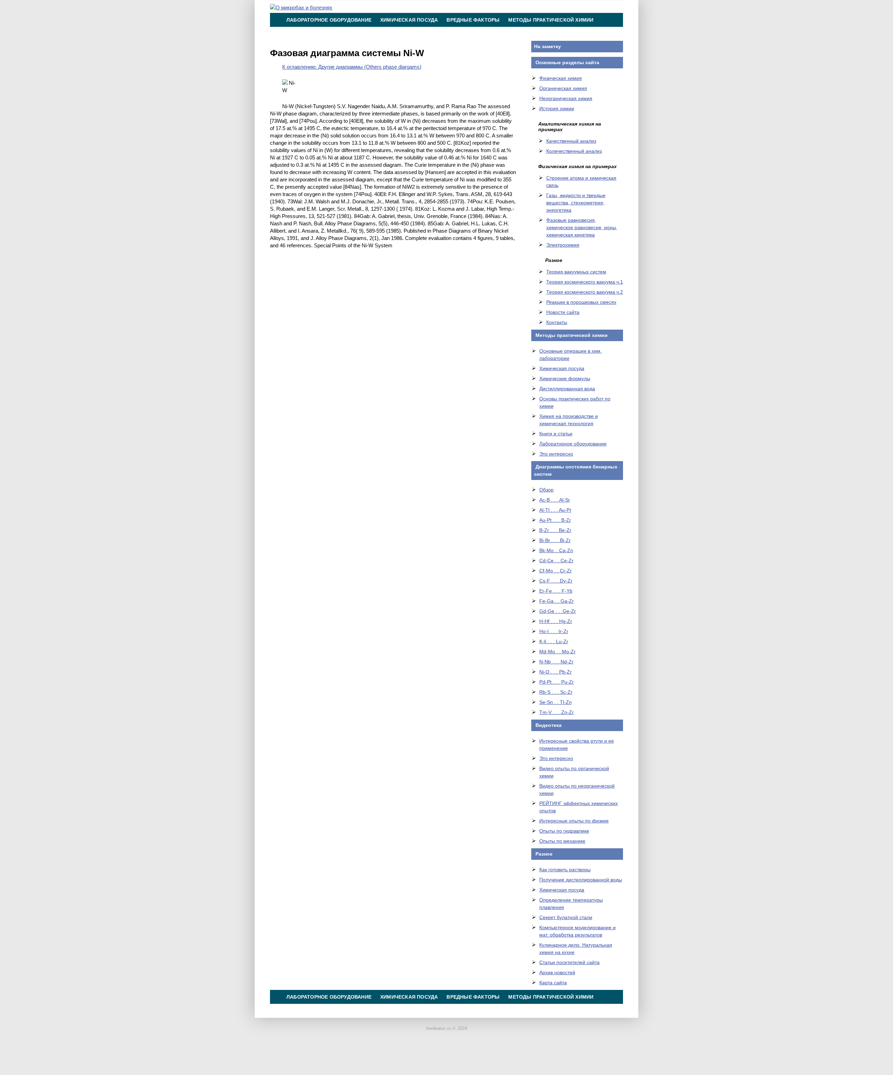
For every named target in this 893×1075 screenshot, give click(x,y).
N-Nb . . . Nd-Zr (556, 661)
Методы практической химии (550, 20)
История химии (556, 108)
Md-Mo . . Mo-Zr (557, 651)
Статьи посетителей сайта (569, 962)
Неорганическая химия (565, 98)
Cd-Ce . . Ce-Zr (556, 560)
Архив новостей (557, 972)
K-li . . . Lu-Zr (553, 641)
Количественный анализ (574, 151)
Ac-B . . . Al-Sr (554, 500)
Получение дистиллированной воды (580, 879)
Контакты (457, 34)
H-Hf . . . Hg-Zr (555, 621)
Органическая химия (563, 88)
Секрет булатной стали (565, 917)
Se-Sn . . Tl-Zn (555, 702)
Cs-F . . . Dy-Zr (555, 581)
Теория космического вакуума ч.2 (584, 292)
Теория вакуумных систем (576, 272)
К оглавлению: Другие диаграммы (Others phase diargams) (351, 67)
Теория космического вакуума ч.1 (584, 282)
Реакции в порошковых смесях (581, 302)
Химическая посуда (409, 20)
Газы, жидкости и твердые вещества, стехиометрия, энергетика (576, 203)
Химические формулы (564, 378)
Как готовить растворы (565, 869)
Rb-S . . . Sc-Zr (555, 692)
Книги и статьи (555, 433)
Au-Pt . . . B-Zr (555, 520)
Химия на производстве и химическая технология (360, 34)
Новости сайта (562, 312)
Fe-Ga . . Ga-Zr (556, 601)
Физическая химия (560, 78)
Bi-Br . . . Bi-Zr (555, 540)
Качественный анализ (571, 141)
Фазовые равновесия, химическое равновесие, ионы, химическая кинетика (581, 227)
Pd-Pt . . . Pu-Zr (556, 682)
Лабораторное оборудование (329, 20)
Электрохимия (562, 245)
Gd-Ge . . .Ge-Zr (557, 611)
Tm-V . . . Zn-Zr (556, 712)
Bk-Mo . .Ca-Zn (556, 550)
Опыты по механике (562, 841)
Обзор (546, 490)
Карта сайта (553, 982)
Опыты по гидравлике (564, 831)
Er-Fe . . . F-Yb (555, 591)
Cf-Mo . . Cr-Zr (555, 570)
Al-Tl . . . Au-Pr (555, 510)
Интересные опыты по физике (574, 821)
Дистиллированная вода (567, 388)
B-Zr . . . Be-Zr (555, 530)
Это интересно (556, 454)
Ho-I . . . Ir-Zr (553, 631)
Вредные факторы (473, 20)
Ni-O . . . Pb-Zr (555, 672)
